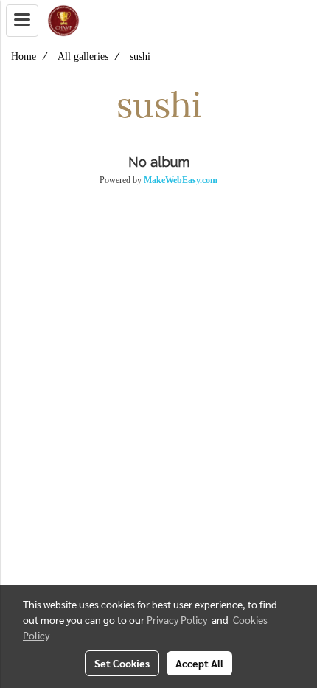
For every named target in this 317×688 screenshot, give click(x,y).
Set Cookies (122, 663)
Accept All (199, 663)
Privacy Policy (177, 619)
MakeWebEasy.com (180, 180)
